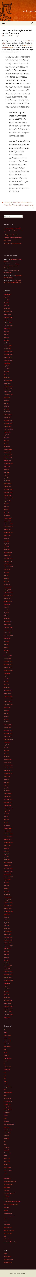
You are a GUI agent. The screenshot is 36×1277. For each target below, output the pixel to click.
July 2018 (6, 572)
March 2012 (7, 791)
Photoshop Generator (10, 1181)
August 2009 (7, 880)
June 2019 (6, 541)
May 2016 (6, 647)
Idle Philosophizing (9, 1124)
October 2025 (7, 323)
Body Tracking (7, 1058)
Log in (5, 1253)
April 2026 (6, 305)
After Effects (7, 1046)
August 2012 (7, 776)
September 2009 (8, 877)
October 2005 (7, 1012)
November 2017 (8, 595)
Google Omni (7, 1107)
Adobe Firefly (7, 1035)
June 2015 (6, 679)
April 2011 (6, 822)
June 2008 (6, 920)
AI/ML (17, 36)
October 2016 (7, 633)
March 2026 (7, 308)
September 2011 (8, 808)
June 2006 (6, 989)
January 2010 (7, 865)
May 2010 (6, 854)
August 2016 (7, 638)
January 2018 (7, 590)
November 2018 (8, 561)
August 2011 (7, 811)
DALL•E (5, 1081)
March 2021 (7, 481)
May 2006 (6, 992)
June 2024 (6, 369)
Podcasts (6, 1190)
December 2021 (8, 455)
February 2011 (8, 828)
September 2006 (8, 980)
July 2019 (6, 538)
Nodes (5, 1173)
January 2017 (7, 624)
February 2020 (8, 518)
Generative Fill (8, 1101)
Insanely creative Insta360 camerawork (17, 202)
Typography (7, 1224)
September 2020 (8, 498)
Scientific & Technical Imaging (12, 1201)
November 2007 (8, 940)
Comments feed (8, 1259)
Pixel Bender (7, 1187)
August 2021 (7, 466)
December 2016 (8, 627)
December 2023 (8, 386)
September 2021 (8, 463)
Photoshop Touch (8, 1184)
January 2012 (7, 796)
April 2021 (6, 478)
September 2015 (8, 670)
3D (4, 1029)
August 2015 (7, 673)
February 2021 (8, 483)
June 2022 (6, 437)
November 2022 (8, 423)
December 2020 (8, 489)
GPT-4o (6, 1115)
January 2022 (7, 452)
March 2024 (7, 377)
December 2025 (8, 317)
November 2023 (8, 389)
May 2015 (6, 681)
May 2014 (6, 716)
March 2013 (7, 756)
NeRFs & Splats (8, 1170)
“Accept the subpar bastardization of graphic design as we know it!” (13, 230)
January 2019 (7, 555)
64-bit (5, 1032)
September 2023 (8, 394)
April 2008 (6, 925)
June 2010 (6, 851)
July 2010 (6, 848)
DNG (5, 1089)
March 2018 (7, 584)
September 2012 (8, 773)
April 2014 (6, 719)
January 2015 (7, 693)
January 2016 (7, 659)
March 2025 (7, 343)
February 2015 (8, 690)
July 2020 (6, 504)
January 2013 (7, 762)
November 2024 (8, 354)
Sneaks (6, 1210)
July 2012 (6, 779)
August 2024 (7, 363)
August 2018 (7, 570)
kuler (5, 1144)
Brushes (6, 1061)
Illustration (7, 1127)
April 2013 (6, 753)
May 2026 (6, 303)
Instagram (6, 1135)
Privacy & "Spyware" (9, 1193)
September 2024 (8, 360)
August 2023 (7, 397)
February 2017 (8, 621)
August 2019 (7, 535)
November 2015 (8, 664)
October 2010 (7, 839)
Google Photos (8, 1110)
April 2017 (6, 615)
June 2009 (6, 885)
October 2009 (7, 874)
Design (5, 1084)
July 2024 (6, 366)
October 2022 (7, 426)
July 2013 (6, 745)
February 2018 (8, 587)
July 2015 (6, 676)
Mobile (5, 1156)
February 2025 (8, 346)
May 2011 (6, 819)
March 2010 (7, 859)
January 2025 (7, 348)
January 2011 (7, 831)
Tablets (6, 1219)
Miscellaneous (8, 1153)
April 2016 (6, 650)
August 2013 (7, 742)
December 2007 (8, 937)
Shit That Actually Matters (11, 1204)
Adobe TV (6, 1044)
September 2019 (8, 532)
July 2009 (6, 882)
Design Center (8, 1087)
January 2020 (7, 521)
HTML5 (5, 1118)
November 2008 (8, 905)
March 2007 (7, 963)
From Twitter (7, 1098)
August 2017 (7, 604)
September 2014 (8, 704)
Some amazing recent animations (13, 237)
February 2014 (8, 725)
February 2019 (8, 552)
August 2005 (7, 1017)
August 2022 (7, 432)
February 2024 (8, 380)
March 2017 (7, 618)
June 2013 (6, 748)
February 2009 (8, 897)
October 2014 (7, 702)
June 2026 (6, 300)
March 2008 (7, 928)
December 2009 (8, 868)
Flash (5, 1095)
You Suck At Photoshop (10, 1242)
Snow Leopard (8, 1213)
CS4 (5, 1072)
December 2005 (8, 1006)
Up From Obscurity (9, 1230)
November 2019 (8, 526)
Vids (5, 1236)
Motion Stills (7, 1158)
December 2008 (8, 903)
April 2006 (6, 994)
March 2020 (7, 515)
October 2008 (7, 908)
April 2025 (6, 340)
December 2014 (8, 696)
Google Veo (7, 1112)
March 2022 (7, 446)
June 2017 (6, 610)
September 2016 (8, 636)
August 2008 (7, 914)
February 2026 (8, 311)
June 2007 (6, 954)
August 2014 (7, 707)
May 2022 (6, 440)
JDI (4, 1141)
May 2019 (6, 544)
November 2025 (8, 320)
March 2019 (7, 549)
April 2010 (6, 857)
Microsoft (6, 1150)
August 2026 (7, 294)
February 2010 (8, 862)
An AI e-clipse (7, 240)
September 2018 (8, 567)
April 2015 (6, 684)
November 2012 (8, 768)
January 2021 (7, 486)
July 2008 (6, 917)
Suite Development (9, 1216)
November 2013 (8, 733)
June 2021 (6, 472)
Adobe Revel (7, 1041)
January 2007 (7, 969)
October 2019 (7, 529)
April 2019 (6, 547)
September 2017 (8, 601)
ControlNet (7, 1069)
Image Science (8, 1130)
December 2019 (8, 524)
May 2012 (6, 785)
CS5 (5, 1075)
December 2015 (8, 661)
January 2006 (7, 1003)
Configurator (7, 1067)
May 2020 (6, 509)
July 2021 (6, 469)
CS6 (5, 1078)
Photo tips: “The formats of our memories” (19, 206)
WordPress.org (8, 1262)
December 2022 (8, 420)
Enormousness (8, 1092)
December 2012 (8, 765)
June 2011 (6, 816)
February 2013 (8, 759)
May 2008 (6, 923)
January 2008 (7, 934)
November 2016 (8, 630)
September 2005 (8, 1014)
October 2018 (7, 564)
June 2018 (6, 575)
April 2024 (6, 374)
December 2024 (8, 351)
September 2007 (8, 946)
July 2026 (6, 297)
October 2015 (7, 667)
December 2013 (8, 730)
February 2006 (8, 1000)
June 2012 (6, 782)
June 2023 (6, 403)
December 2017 (8, 592)
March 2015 (7, 687)
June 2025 (6, 334)
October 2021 (7, 460)
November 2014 (8, 699)
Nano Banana (7, 1167)
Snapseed (6, 1207)
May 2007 (6, 957)
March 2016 (7, 653)
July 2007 (6, 951)
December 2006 (8, 971)
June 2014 (6, 713)
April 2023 (6, 409)
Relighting (6, 1196)
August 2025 (7, 328)
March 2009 (7, 894)
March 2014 (7, 722)
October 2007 (7, 943)
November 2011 (8, 802)
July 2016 (6, 641)
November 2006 (8, 974)
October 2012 (7, 770)
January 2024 (7, 383)
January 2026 (7, 314)
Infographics (7, 1133)
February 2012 (8, 793)
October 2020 (7, 495)
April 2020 (6, 512)
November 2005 (8, 1009)
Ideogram (6, 1121)
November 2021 (8, 458)
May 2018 (6, 578)
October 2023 (7, 392)
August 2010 (7, 845)
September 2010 (8, 842)
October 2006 (7, 977)
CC (4, 1064)
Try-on (5, 1222)
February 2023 (8, 415)
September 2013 (8, 739)
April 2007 (6, 960)
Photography (7, 1178)
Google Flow (7, 1104)
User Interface (8, 1233)
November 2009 (8, 871)
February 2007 (8, 966)
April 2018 (6, 581)
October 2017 (7, 598)
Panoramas (7, 1176)
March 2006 (7, 997)
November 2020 (8, 492)
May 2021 (6, 475)
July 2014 (6, 710)
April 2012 (6, 788)
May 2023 (6, 406)
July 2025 (6, 331)
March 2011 (7, 825)
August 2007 (7, 948)
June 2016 (6, 644)
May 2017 (6, 613)
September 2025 (8, 326)
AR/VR (5, 1052)
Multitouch (6, 1164)
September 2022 (8, 429)
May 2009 (6, 888)
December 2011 (8, 799)
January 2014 (7, 727)
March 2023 (7, 412)
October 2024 (7, 357)
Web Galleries (7, 1239)
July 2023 (6, 400)
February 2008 (8, 931)
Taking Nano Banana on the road (12, 243)
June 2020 (6, 506)
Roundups (6, 1199)
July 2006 (6, 986)
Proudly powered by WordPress (18, 1273)
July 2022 (6, 435)
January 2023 (7, 417)
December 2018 (8, 558)
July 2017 (6, 607)
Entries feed (7, 1256)
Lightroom (6, 1147)
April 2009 (6, 891)
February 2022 (8, 449)
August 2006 (7, 983)
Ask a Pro (6, 1055)
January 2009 (7, 900)
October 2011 (7, 805)
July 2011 (6, 814)
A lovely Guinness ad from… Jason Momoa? (11, 266)
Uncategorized (8, 1227)
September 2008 (8, 911)
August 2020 (7, 501)
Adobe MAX (7, 1038)
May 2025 (6, 337)
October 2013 (7, 736)
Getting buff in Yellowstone (11, 235)
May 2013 (6, 750)
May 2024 (6, 371)
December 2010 (8, 834)
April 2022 (6, 443)
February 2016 (8, 656)
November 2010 (8, 837)
